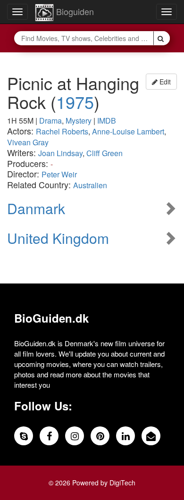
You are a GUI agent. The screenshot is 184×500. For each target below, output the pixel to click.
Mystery (79, 120)
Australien (90, 185)
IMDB (106, 120)
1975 (75, 102)
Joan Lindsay (60, 153)
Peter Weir (59, 174)
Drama (50, 120)
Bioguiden (74, 11)
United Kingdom (58, 238)
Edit (164, 81)
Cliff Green (104, 153)
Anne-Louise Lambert (128, 131)
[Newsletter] (151, 435)
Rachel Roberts (62, 131)
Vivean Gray (28, 142)
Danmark (36, 208)
